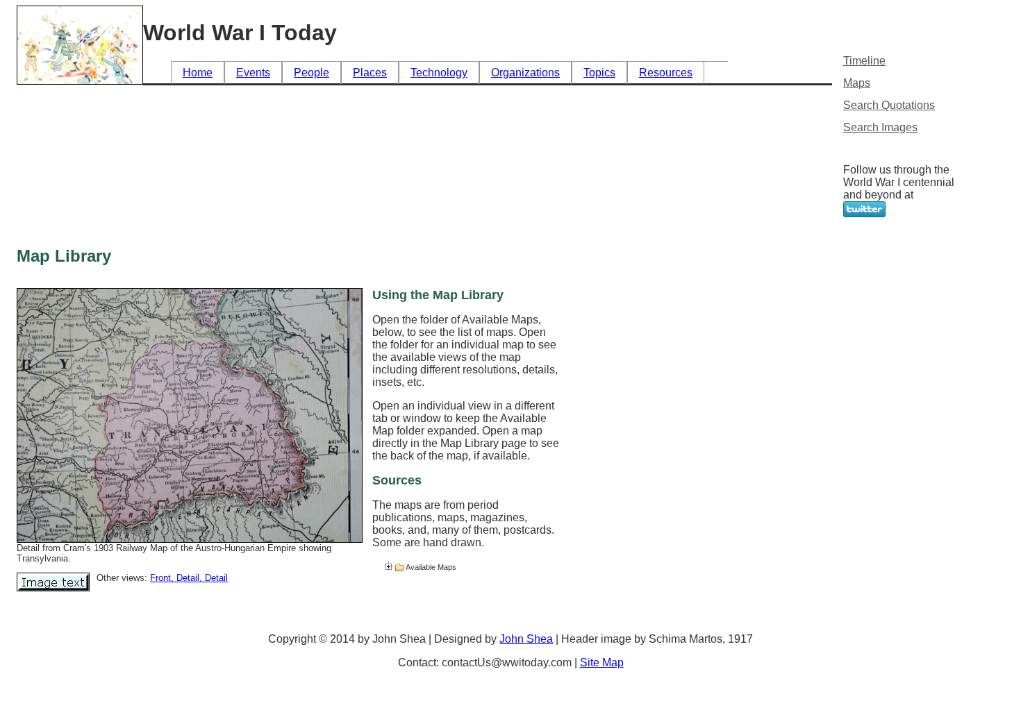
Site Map (602, 662)
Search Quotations (889, 105)
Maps (856, 83)
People (311, 72)
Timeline (864, 61)
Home (198, 72)
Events (253, 72)
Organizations (525, 72)
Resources (665, 72)
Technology (438, 72)
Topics (599, 72)
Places (370, 72)
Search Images (880, 127)
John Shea (526, 639)
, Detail (185, 578)
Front (160, 578)
